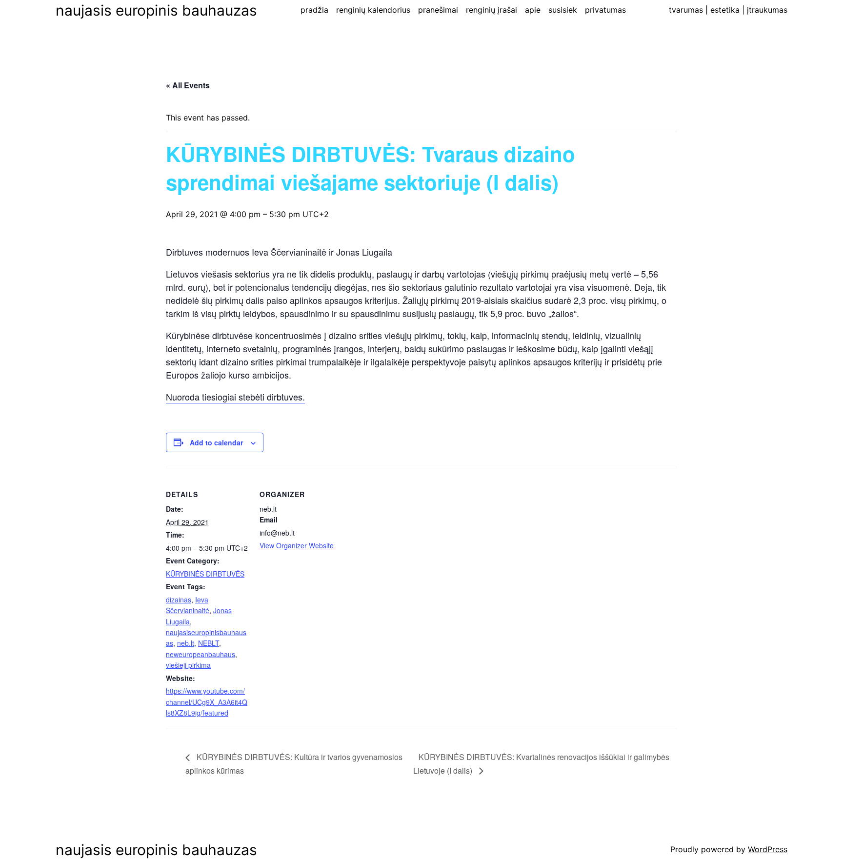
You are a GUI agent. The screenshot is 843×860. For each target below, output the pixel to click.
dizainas (178, 599)
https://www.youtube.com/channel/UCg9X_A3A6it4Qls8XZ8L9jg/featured (206, 702)
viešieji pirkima (188, 665)
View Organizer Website (297, 545)
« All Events (188, 85)
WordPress (767, 849)
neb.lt (185, 643)
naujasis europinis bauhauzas (156, 10)
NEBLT (208, 643)
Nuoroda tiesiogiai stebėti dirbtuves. (235, 396)
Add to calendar (216, 442)
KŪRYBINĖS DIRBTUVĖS (205, 574)
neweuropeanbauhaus (200, 654)
